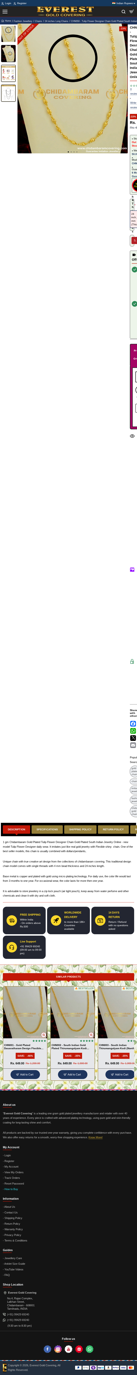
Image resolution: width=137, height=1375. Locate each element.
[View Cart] (132, 11)
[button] (68, 151)
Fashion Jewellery (23, 21)
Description (16, 829)
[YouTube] (68, 1349)
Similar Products (68, 976)
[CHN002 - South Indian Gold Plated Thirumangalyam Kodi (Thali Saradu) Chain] (73, 1012)
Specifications (47, 829)
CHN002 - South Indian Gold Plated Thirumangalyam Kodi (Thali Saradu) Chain (69, 1047)
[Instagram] (58, 1349)
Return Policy (113, 829)
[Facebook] (47, 1349)
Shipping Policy (80, 829)
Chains (38, 21)
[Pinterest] (79, 1349)
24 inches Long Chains (56, 21)
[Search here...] (124, 11)
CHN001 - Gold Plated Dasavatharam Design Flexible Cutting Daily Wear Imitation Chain (25, 1047)
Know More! (95, 1137)
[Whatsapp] (89, 1349)
